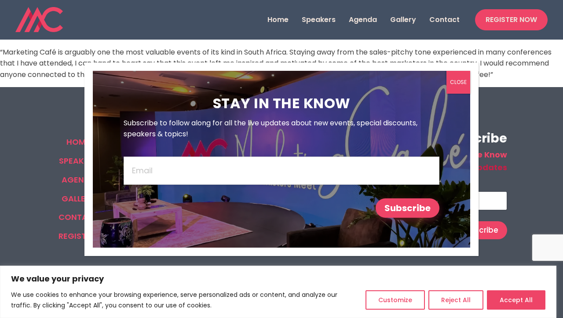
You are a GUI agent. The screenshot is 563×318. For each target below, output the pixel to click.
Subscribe (407, 208)
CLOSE (458, 82)
